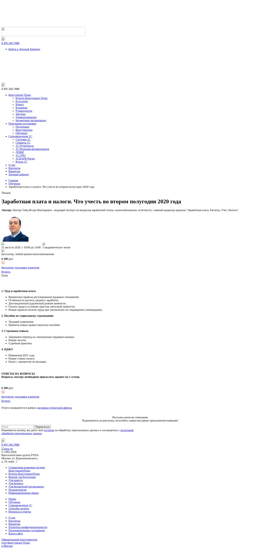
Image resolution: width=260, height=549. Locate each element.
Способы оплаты (18, 508)
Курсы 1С (21, 161)
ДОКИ (20, 152)
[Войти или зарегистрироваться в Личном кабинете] (43, 35)
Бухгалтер (22, 101)
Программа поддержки (22, 123)
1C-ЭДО (21, 155)
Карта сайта (15, 533)
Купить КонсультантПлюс (24, 473)
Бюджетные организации (31, 120)
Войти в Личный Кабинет (24, 49)
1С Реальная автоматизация (32, 148)
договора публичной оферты (54, 407)
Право (12, 498)
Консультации (24, 129)
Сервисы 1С (23, 142)
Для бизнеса (15, 483)
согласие (49, 430)
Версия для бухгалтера (22, 477)
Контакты (14, 168)
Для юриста (15, 480)
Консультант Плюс (19, 94)
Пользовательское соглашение (26, 530)
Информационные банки (23, 492)
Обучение (21, 133)
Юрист (20, 104)
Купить (5, 271)
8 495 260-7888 (10, 43)
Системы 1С (23, 139)
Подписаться (43, 427)
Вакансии (14, 171)
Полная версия (17, 489)
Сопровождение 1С (20, 136)
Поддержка (22, 126)
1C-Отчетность (25, 145)
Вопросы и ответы (19, 511)
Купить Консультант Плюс (32, 98)
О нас (11, 164)
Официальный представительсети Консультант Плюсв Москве (19, 542)
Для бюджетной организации (26, 486)
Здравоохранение (26, 117)
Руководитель (24, 110)
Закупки (21, 114)
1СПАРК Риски (25, 158)
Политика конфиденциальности (27, 527)
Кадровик (21, 107)
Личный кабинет (18, 174)
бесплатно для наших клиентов (20, 267)
